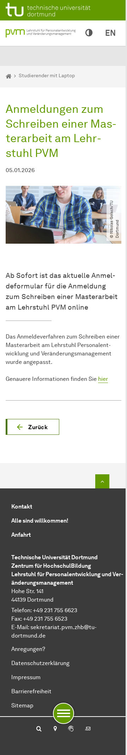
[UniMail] (87, 729)
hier (103, 379)
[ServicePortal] (70, 729)
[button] (32, 427)
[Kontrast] (88, 33)
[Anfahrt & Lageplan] (54, 729)
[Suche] (39, 729)
